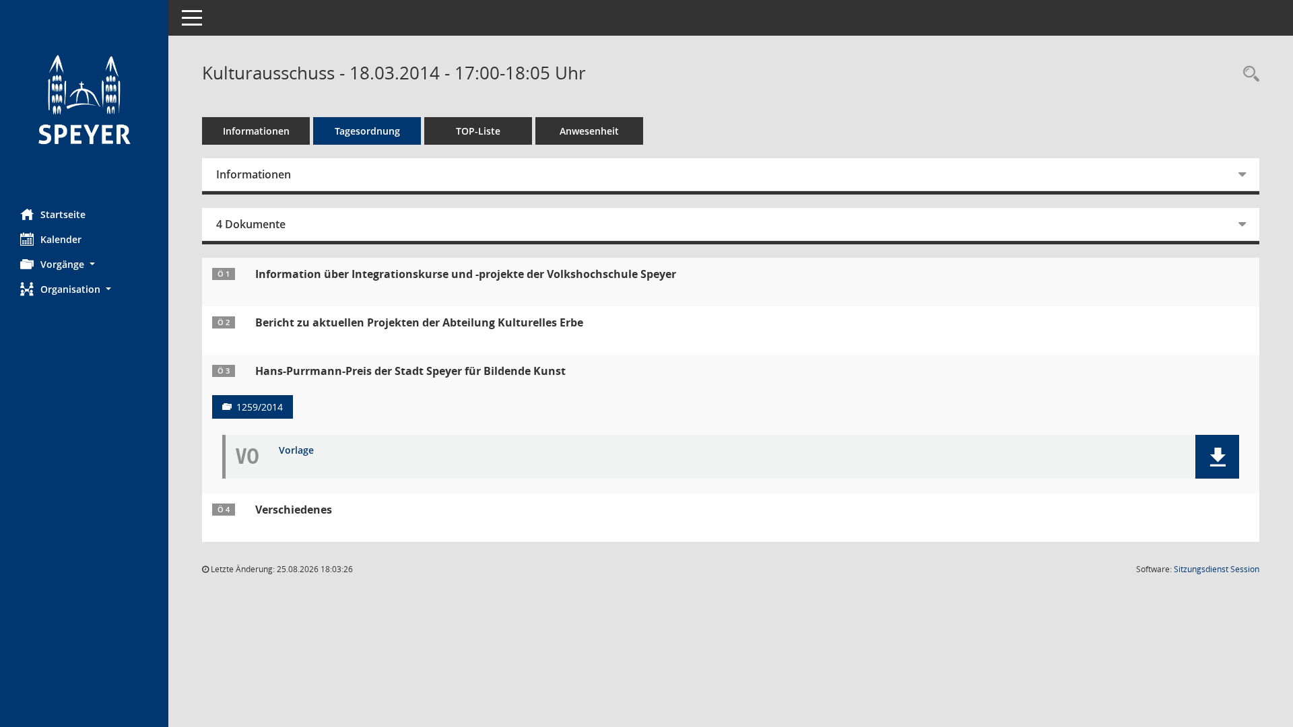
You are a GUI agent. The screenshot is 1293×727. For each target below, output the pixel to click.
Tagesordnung (367, 131)
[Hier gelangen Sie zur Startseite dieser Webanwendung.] (84, 99)
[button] (84, 264)
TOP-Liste (478, 131)
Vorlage (296, 450)
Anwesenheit (589, 131)
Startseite (63, 214)
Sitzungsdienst (1216, 569)
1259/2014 (259, 407)
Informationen (256, 131)
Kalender (60, 239)
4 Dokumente (251, 224)
